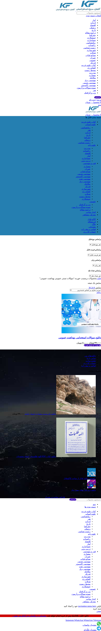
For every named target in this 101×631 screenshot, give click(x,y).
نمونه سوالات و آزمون (86, 88)
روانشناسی (91, 43)
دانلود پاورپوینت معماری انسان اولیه (40, 414)
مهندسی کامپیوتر (88, 85)
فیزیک (93, 63)
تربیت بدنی (85, 161)
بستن (98, 611)
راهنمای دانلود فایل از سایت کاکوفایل (80, 478)
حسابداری (91, 40)
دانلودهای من (90, 356)
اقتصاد (93, 25)
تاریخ (94, 30)
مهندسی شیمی (89, 83)
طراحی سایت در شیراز (55, 497)
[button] (92, 345)
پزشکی (92, 28)
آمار (94, 20)
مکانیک (93, 78)
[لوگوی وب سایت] (88, 10)
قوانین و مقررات (88, 366)
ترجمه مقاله (90, 33)
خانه (99, 278)
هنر (94, 90)
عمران (93, 58)
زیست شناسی (89, 48)
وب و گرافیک (90, 93)
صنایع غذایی (90, 55)
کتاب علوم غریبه (88, 65)
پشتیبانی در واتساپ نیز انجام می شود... (29, 616)
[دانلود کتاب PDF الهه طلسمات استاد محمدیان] (76, 456)
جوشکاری (91, 38)
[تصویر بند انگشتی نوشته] (91, 476)
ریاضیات (92, 45)
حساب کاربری (89, 363)
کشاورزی (91, 68)
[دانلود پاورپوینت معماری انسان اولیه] (76, 414)
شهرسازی (91, 50)
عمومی (92, 60)
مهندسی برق (90, 80)
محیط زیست (90, 70)
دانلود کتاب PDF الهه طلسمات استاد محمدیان (36, 456)
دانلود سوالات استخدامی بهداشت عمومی (79, 337)
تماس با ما (91, 358)
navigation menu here (87, 606)
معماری (92, 75)
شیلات (93, 53)
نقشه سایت (91, 361)
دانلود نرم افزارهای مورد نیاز (83, 490)
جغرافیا (92, 35)
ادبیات (93, 23)
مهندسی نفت (84, 179)
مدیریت (92, 73)
